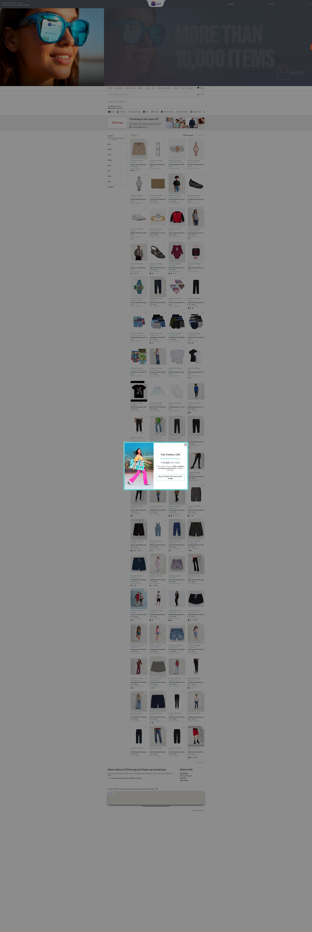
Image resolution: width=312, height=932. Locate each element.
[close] (185, 445)
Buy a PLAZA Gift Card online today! (170, 477)
